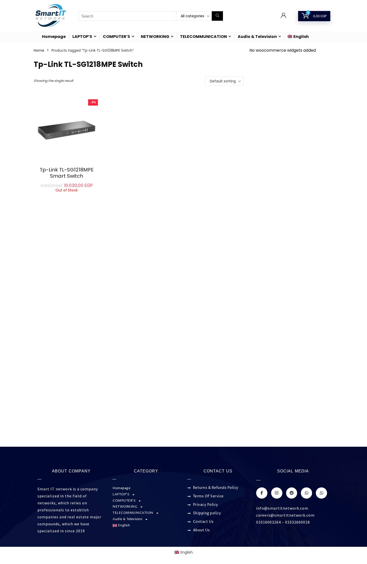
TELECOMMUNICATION (203, 36)
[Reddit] (291, 493)
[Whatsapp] (306, 493)
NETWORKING (155, 36)
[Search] (217, 16)
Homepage (54, 36)
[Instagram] (276, 493)
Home (39, 50)
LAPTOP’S (82, 36)
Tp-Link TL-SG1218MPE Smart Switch (67, 172)
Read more (66, 197)
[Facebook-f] (261, 493)
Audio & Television (257, 36)
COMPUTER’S (116, 36)
